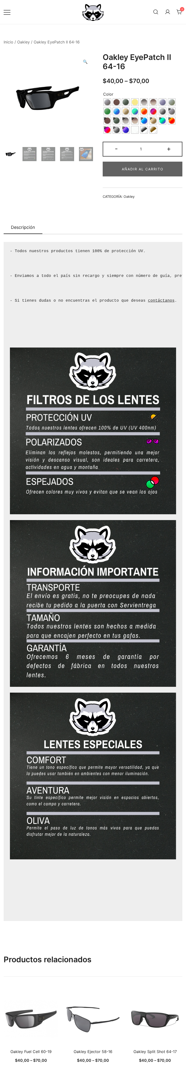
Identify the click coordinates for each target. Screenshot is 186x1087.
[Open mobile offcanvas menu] (7, 12)
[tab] (23, 227)
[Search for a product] (156, 12)
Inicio (8, 42)
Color (108, 94)
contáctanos (161, 301)
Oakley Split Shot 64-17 (155, 1051)
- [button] (116, 149)
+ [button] (169, 149)
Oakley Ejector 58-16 (93, 1051)
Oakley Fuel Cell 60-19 (31, 1051)
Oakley (23, 42)
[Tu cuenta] (167, 12)
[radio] (107, 102)
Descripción (23, 227)
